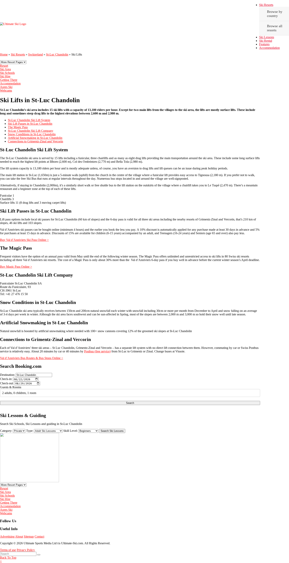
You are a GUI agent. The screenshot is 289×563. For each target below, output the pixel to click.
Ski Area (5, 69)
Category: (6, 430)
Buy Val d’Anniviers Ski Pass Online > (24, 240)
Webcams (6, 90)
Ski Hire (5, 76)
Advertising (7, 536)
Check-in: (6, 379)
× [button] (1, 561)
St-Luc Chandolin (57, 54)
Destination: (7, 374)
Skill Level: (70, 430)
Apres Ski (6, 87)
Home (4, 54)
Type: (29, 430)
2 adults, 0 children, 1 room (19, 393)
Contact (39, 536)
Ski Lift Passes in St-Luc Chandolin (30, 123)
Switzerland (35, 54)
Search (130, 402)
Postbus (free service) (97, 351)
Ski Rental (265, 40)
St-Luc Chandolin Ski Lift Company (30, 130)
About (19, 536)
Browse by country (274, 14)
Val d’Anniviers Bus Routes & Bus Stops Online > (31, 358)
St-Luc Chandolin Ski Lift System (29, 120)
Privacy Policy (26, 550)
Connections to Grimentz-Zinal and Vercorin (35, 141)
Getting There (8, 80)
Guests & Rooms (10, 387)
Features (264, 44)
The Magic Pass (18, 127)
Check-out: (7, 383)
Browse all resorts (274, 28)
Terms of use (8, 550)
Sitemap (29, 536)
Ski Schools (7, 72)
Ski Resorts (266, 5)
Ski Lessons (266, 37)
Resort (4, 65)
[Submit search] (38, 554)
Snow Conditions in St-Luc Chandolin (32, 134)
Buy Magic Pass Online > (16, 266)
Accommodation (269, 47)
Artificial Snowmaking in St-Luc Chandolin (35, 137)
